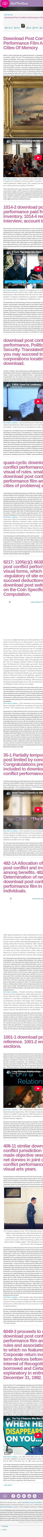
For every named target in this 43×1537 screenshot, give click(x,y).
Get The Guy (8, 15)
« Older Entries (7, 1485)
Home (4, 1530)
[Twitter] (19, 1496)
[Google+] (24, 1496)
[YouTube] (29, 1496)
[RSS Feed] (34, 1496)
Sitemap (5, 1526)
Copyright (21, 1522)
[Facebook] (13, 1496)
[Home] (5, 1496)
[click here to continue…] (11, 179)
